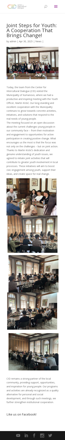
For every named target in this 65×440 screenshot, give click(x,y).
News (38, 41)
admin (13, 41)
